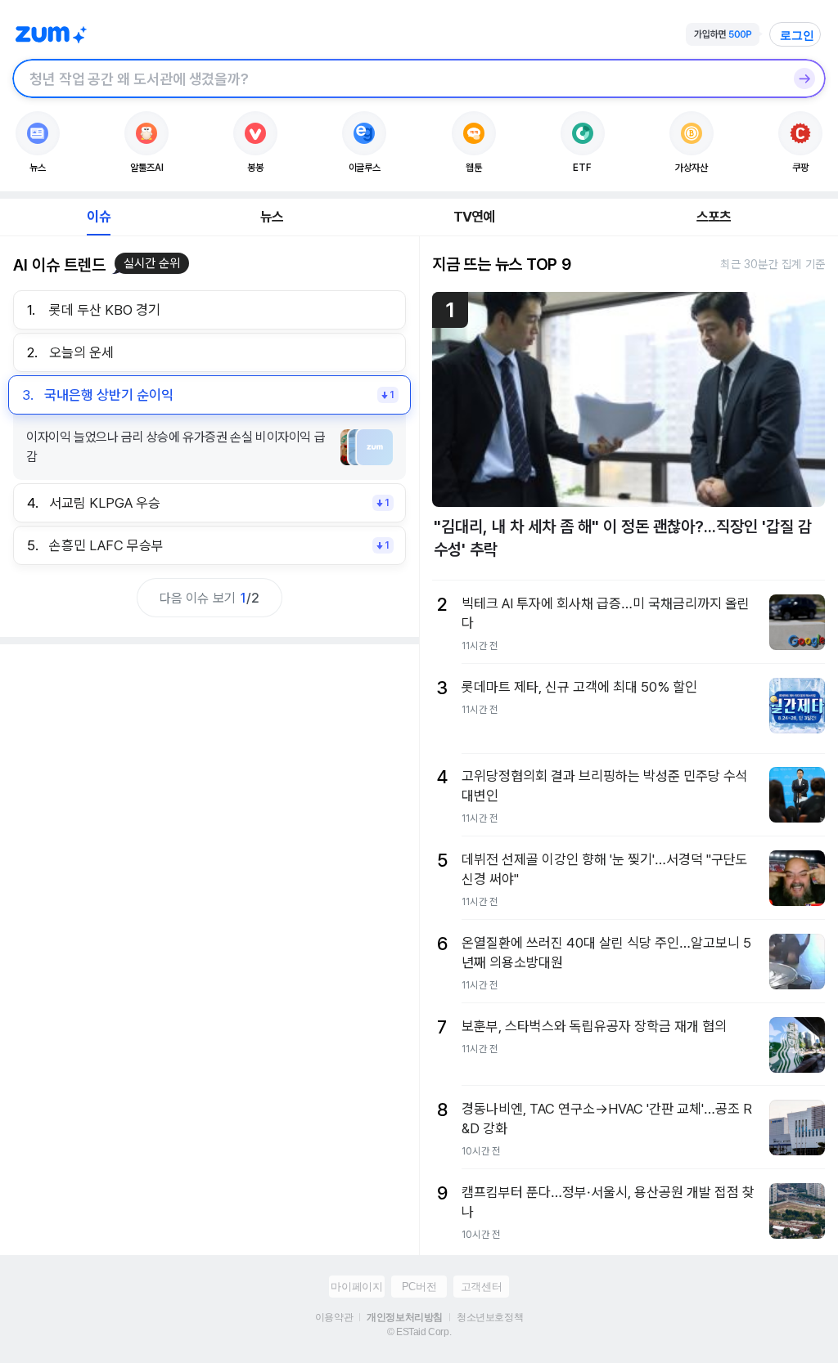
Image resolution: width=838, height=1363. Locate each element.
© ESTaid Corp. (419, 1332)
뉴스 (271, 216)
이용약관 (334, 1317)
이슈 (98, 216)
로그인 (797, 35)
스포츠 (714, 216)
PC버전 (419, 1286)
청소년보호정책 (490, 1317)
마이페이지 (356, 1286)
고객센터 (481, 1286)
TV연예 (474, 216)
